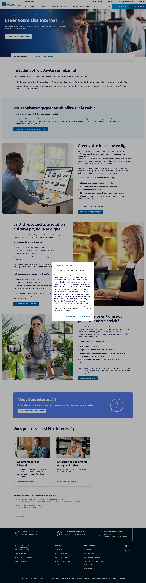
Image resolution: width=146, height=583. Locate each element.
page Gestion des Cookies (63, 308)
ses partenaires (73, 275)
